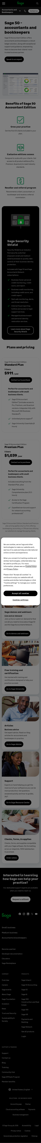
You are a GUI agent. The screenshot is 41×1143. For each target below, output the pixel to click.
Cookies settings (20, 600)
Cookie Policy (31, 566)
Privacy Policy (12, 569)
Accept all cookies (20, 593)
